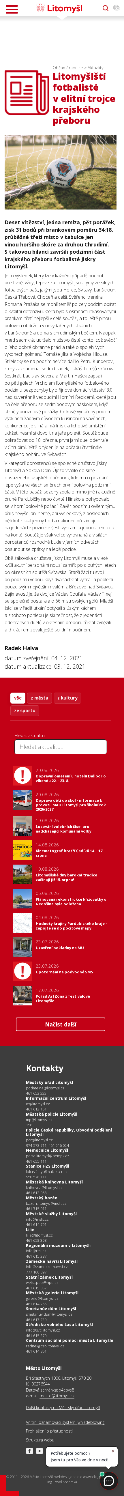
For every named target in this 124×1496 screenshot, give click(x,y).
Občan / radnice (68, 67)
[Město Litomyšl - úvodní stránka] (59, 8)
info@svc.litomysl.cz (43, 1330)
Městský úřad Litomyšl (49, 1082)
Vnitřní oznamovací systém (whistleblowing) (65, 1422)
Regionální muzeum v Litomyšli (58, 1245)
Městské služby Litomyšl (51, 1213)
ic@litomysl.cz (38, 1104)
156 (29, 1124)
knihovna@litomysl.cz (44, 1187)
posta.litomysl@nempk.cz (47, 1156)
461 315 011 (36, 1208)
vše (18, 698)
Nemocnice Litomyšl (47, 1150)
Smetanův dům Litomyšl (51, 1308)
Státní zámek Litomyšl (49, 1277)
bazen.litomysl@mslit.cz (46, 1203)
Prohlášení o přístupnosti (49, 1431)
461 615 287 (36, 1256)
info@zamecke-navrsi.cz (47, 1267)
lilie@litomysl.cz (39, 1235)
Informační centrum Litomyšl (56, 1098)
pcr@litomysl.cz (39, 1140)
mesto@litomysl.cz (57, 1395)
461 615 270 (36, 1335)
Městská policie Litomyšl (51, 1114)
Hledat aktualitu (29, 735)
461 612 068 (36, 1192)
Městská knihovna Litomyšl (54, 1182)
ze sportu (24, 710)
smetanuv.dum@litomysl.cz (49, 1314)
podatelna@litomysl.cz (45, 1088)
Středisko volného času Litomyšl (59, 1324)
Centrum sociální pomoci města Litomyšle (69, 1340)
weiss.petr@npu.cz (42, 1282)
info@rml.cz (36, 1251)
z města (39, 698)
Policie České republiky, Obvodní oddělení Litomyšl (69, 1132)
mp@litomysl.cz (39, 1120)
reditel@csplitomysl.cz (45, 1346)
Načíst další (60, 1024)
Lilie (30, 1229)
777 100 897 (36, 1272)
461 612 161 (36, 1109)
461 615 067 (36, 1288)
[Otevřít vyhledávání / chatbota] (105, 8)
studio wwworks (85, 1476)
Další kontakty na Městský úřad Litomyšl (63, 1407)
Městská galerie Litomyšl (52, 1292)
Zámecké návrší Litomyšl (52, 1261)
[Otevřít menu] (12, 9)
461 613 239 (36, 1319)
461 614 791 (36, 1224)
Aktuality (96, 67)
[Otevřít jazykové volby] (116, 8)
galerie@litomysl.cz (42, 1298)
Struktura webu (40, 1440)
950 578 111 (36, 1176)
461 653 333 (36, 1093)
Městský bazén (41, 1197)
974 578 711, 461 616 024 (47, 1145)
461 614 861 (36, 1351)
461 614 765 (36, 1303)
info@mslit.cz (37, 1219)
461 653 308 (36, 1240)
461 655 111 (36, 1161)
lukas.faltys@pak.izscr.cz (46, 1172)
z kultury (67, 698)
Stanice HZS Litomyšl (47, 1166)
